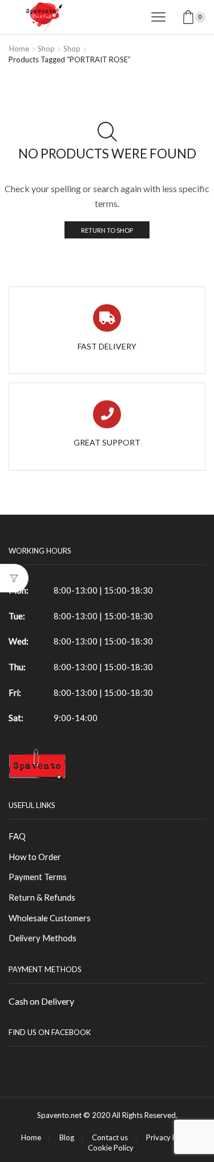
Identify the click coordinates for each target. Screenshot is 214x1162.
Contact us (110, 1137)
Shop (46, 48)
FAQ (17, 836)
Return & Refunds (42, 897)
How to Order (35, 856)
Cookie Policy (111, 1148)
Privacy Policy (169, 1137)
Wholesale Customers (50, 918)
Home (19, 48)
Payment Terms (38, 877)
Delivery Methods (42, 938)
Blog (66, 1137)
